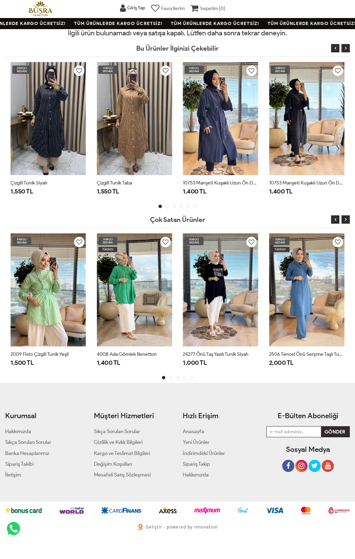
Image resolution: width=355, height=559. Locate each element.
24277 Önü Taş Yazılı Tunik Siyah (216, 354)
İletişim (13, 475)
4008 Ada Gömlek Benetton (127, 354)
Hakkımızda (196, 475)
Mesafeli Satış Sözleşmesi (122, 475)
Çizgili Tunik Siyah (28, 183)
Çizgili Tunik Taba (114, 183)
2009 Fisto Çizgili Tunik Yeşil (39, 354)
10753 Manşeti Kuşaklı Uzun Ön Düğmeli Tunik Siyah (307, 183)
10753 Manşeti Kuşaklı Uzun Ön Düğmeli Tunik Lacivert (221, 183)
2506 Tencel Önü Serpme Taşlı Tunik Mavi (307, 354)
